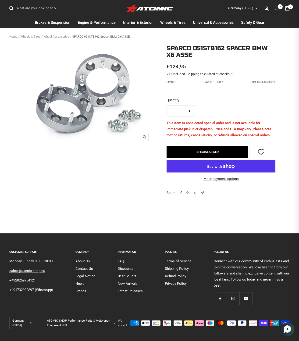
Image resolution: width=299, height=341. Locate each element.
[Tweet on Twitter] (195, 193)
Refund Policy (175, 276)
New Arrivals (128, 283)
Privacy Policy (176, 283)
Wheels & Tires (172, 22)
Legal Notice (85, 276)
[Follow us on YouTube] (245, 298)
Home (13, 36)
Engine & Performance (97, 22)
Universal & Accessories (213, 22)
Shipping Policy (177, 269)
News (79, 283)
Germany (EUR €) (240, 8)
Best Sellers (127, 276)
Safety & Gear (252, 22)
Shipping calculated (201, 74)
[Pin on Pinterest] (187, 193)
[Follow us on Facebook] (220, 298)
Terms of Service (178, 261)
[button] (287, 329)
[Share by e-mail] (202, 192)
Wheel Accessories (56, 36)
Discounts (126, 269)
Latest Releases (130, 291)
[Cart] (287, 8)
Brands (80, 291)
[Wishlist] (276, 8)
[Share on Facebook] (181, 193)
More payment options (221, 179)
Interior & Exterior (138, 22)
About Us (82, 261)
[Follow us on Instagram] (233, 298)
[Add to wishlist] (261, 152)
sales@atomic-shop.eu (27, 271)
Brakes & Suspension (52, 22)
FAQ (121, 261)
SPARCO (171, 82)
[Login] (267, 9)
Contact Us (84, 269)
